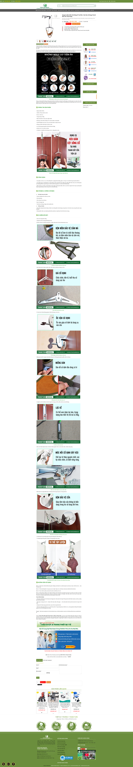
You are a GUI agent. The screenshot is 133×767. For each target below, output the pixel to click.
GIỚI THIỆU (49, 10)
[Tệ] (38, 663)
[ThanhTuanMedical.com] (44, 6)
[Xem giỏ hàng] (109, 1)
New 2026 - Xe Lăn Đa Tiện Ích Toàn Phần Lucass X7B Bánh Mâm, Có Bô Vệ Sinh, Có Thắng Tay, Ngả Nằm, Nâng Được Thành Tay (53, 705)
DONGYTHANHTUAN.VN (55, 765)
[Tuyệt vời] (42, 663)
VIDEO (69, 10)
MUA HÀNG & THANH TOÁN (85, 10)
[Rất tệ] (37, 663)
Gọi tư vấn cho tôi (76, 23)
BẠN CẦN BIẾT (54, 10)
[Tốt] (41, 663)
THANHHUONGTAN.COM (85, 765)
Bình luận (48, 682)
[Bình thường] (40, 663)
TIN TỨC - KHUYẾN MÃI (75, 10)
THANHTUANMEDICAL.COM (65, 765)
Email (37, 668)
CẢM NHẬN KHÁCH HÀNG (62, 10)
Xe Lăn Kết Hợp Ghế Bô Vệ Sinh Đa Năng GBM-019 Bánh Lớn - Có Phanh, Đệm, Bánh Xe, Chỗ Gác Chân (76, 705)
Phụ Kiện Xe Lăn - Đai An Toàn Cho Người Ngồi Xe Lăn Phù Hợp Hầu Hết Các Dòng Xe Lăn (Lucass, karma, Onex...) (65, 705)
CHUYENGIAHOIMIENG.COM (75, 765)
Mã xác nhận (38, 671)
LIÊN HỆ (92, 10)
